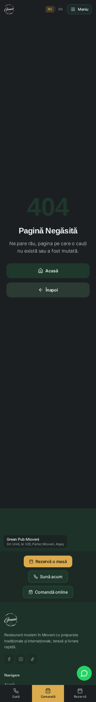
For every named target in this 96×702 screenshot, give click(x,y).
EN (60, 9)
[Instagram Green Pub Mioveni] (21, 659)
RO (50, 9)
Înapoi (52, 290)
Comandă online (51, 592)
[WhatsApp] (84, 673)
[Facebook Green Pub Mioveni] (9, 659)
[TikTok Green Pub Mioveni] (32, 659)
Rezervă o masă (51, 561)
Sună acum (51, 576)
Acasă (51, 270)
